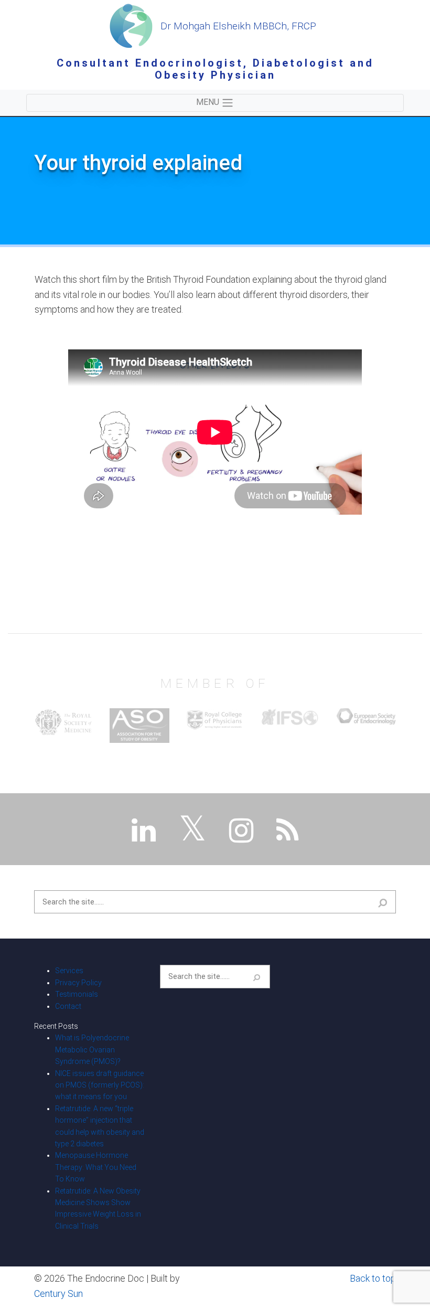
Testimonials (76, 994)
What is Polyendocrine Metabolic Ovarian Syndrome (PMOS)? (92, 1050)
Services (69, 970)
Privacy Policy (78, 982)
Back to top (373, 1278)
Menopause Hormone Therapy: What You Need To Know (95, 1167)
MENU (208, 102)
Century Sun (58, 1293)
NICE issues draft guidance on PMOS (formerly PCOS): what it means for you (99, 1085)
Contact (68, 1006)
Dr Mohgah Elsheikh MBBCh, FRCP (237, 26)
